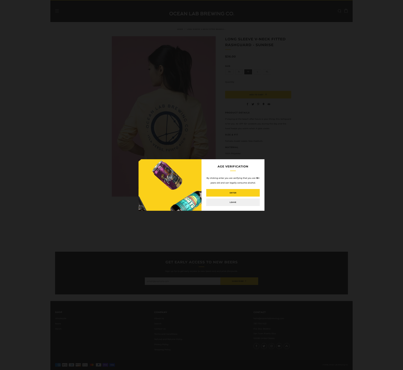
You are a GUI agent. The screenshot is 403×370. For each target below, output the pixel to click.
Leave (233, 202)
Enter (233, 193)
